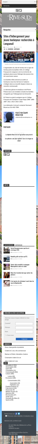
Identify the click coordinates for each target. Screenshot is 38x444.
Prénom (7, 327)
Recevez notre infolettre (15, 416)
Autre (7, 368)
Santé (7, 396)
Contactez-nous (29, 416)
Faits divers (9, 388)
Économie (9, 378)
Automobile (13, 383)
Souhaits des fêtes (11, 398)
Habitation (13, 385)
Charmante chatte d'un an (13, 357)
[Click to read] (7, 250)
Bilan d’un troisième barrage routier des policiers (22, 274)
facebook (17, 10)
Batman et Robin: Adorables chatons (16, 354)
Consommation (12, 380)
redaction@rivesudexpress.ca (23, 117)
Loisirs (10, 376)
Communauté (10, 372)
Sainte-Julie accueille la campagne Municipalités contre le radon (20, 266)
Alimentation (10, 367)
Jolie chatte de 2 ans (11, 361)
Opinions (8, 393)
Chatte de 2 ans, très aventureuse (15, 350)
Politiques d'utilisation (18, 441)
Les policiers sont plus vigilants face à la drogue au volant (19, 140)
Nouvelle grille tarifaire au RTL (19, 256)
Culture (8, 373)
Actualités (7, 47)
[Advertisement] (19, 25)
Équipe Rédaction (21, 113)
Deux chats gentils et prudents (14, 347)
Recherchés (9, 395)
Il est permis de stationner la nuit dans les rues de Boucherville (22, 282)
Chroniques (9, 370)
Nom (6, 331)
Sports (11, 47)
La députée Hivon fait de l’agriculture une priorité (19, 135)
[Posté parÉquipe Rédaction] (9, 122)
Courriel (8, 323)
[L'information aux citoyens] (20, 19)
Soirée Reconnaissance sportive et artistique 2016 (20, 249)
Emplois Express (11, 386)
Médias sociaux (10, 391)
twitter (20, 10)
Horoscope (9, 390)
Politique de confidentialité (29, 442)
